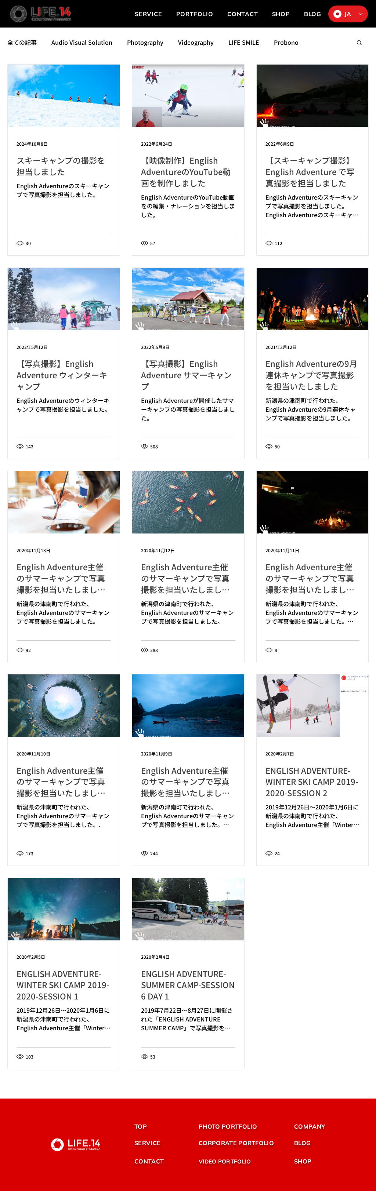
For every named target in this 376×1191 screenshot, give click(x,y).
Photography (145, 42)
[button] (194, 14)
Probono (286, 42)
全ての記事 (22, 42)
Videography (196, 42)
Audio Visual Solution (81, 42)
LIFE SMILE (243, 42)
